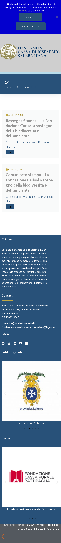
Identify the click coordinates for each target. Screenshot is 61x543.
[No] (57, 17)
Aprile (26, 87)
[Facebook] (3, 343)
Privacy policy (30, 26)
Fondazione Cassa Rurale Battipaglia (31, 509)
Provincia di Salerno (31, 423)
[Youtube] (20, 343)
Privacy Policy (44, 524)
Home (8, 87)
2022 (17, 87)
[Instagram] (8, 343)
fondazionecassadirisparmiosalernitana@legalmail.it (29, 327)
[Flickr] (26, 343)
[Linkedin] (14, 343)
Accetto (30, 17)
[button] (58, 66)
